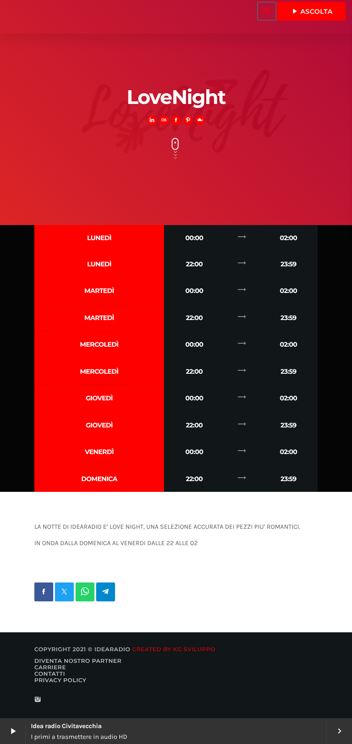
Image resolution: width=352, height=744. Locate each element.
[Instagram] (37, 700)
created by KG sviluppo (173, 649)
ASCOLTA (311, 11)
